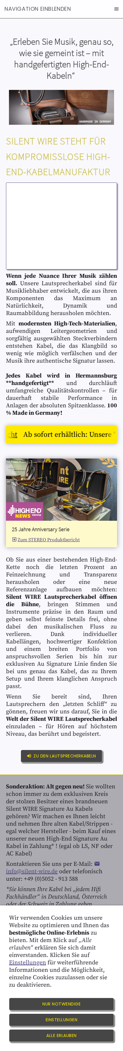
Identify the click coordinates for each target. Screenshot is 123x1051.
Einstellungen (27, 962)
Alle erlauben (61, 1035)
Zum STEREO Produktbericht (49, 540)
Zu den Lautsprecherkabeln (64, 756)
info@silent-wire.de (32, 871)
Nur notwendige (61, 1004)
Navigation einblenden (37, 9)
